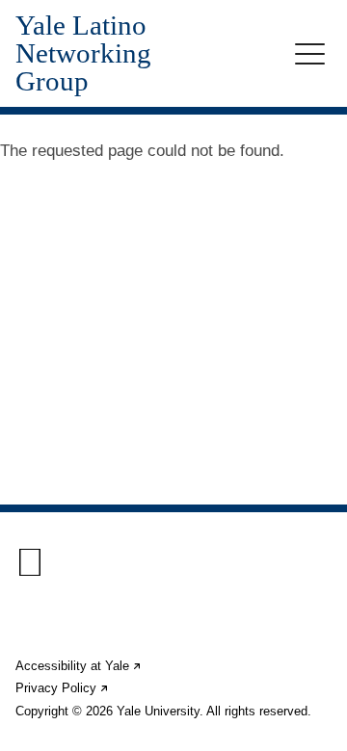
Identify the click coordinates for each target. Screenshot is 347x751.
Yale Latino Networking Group (83, 53)
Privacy (62, 688)
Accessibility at (79, 666)
